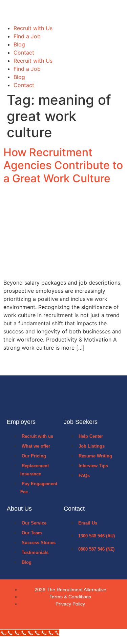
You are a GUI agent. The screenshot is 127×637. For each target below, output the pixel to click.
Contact (24, 52)
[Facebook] (56, 618)
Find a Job (27, 36)
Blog (19, 44)
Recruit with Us (33, 28)
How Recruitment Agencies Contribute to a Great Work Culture (63, 165)
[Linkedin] (72, 618)
